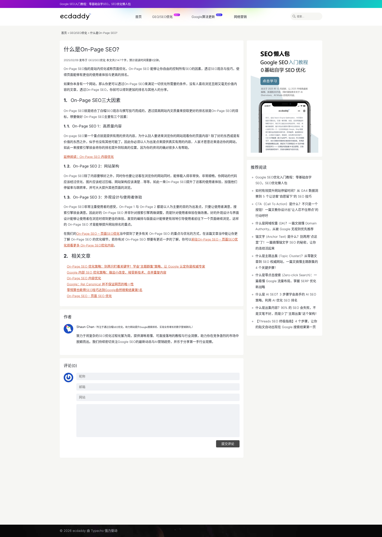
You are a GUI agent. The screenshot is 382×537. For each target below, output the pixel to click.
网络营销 (240, 17)
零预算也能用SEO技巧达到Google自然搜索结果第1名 (104, 290)
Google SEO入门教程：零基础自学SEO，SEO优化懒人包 (95, 4)
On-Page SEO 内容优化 (84, 278)
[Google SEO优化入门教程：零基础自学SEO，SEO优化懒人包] (284, 98)
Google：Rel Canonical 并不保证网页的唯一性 (100, 284)
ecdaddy (76, 17)
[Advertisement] (179, 493)
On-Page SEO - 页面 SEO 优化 (89, 296)
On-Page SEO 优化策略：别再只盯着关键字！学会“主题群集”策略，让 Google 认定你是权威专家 (136, 266)
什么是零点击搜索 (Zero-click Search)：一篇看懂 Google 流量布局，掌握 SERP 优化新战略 (286, 281)
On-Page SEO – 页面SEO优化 (98, 234)
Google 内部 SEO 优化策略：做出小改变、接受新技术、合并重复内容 (116, 272)
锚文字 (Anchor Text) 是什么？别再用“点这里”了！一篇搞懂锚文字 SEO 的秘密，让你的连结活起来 (286, 242)
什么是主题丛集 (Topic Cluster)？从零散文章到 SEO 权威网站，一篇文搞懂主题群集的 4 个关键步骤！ (286, 262)
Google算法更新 (203, 17)
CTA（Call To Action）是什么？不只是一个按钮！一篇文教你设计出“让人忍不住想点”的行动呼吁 (286, 210)
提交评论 (227, 444)
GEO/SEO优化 (162, 17)
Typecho (97, 531)
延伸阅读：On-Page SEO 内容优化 (89, 157)
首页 (138, 17)
